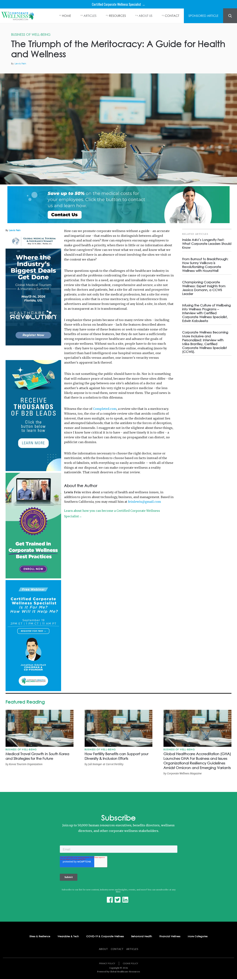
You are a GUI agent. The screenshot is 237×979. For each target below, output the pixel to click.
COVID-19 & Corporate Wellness (105, 936)
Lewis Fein (20, 63)
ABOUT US (145, 16)
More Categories (198, 936)
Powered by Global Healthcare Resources (118, 971)
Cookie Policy (130, 963)
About (103, 949)
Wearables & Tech (68, 936)
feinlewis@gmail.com (144, 501)
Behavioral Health (141, 936)
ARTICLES (90, 16)
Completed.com (104, 409)
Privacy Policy (107, 963)
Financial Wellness (169, 936)
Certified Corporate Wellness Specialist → (118, 4)
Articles (132, 949)
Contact (117, 949)
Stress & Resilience (39, 936)
